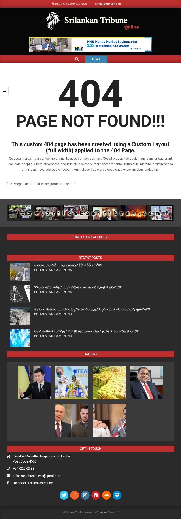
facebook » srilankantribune (33, 483)
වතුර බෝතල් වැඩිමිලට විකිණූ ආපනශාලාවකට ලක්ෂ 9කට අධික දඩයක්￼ (86, 331)
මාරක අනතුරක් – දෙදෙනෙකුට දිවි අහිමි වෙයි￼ (68, 265)
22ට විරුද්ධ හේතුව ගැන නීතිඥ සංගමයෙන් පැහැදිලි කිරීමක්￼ (78, 287)
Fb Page (96, 59)
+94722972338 (23, 468)
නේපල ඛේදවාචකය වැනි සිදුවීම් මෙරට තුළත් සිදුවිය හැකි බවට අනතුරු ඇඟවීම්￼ (92, 309)
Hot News (46, 269)
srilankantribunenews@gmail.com (37, 476)
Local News (63, 269)
